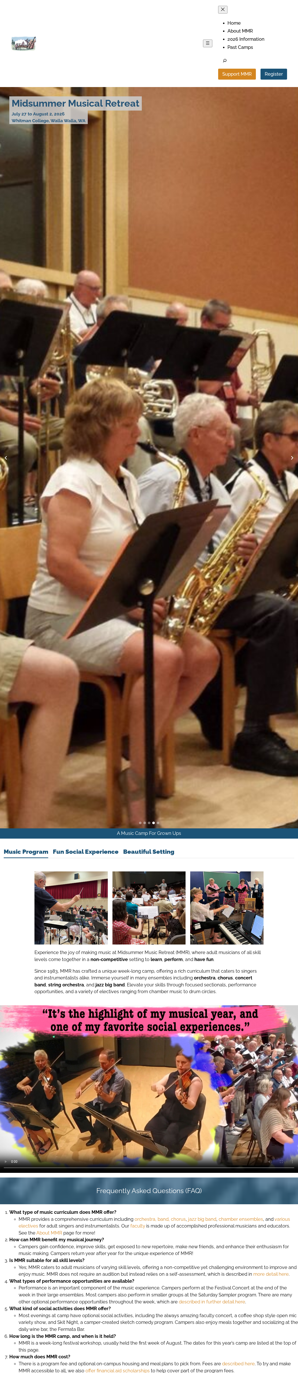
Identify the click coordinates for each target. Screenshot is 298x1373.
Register (274, 74)
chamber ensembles (241, 1219)
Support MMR (237, 74)
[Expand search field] (224, 61)
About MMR (49, 1233)
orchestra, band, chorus (160, 1219)
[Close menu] (222, 9)
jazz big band (202, 1219)
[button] (140, 823)
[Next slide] (292, 457)
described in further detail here (212, 1302)
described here (238, 1363)
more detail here (271, 1274)
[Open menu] (207, 43)
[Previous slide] (5, 457)
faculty (137, 1226)
